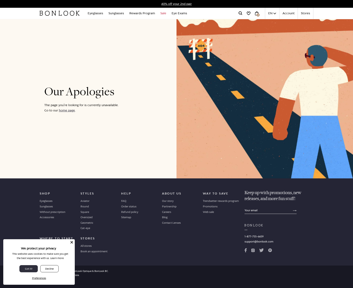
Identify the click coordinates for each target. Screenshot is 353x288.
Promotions (210, 206)
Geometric (86, 222)
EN (270, 13)
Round (84, 206)
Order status (128, 206)
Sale (163, 13)
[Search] (240, 13)
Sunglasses (116, 13)
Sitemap (126, 217)
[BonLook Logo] (59, 13)
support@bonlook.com (259, 241)
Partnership (169, 206)
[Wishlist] (248, 13)
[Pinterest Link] (270, 251)
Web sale (208, 211)
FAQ (123, 200)
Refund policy (129, 211)
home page (67, 110)
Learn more (57, 258)
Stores (305, 13)
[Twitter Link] (261, 251)
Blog (165, 217)
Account (289, 13)
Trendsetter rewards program (221, 200)
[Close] (72, 242)
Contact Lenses (171, 222)
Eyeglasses (95, 13)
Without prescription (52, 211)
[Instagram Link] (252, 251)
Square (84, 211)
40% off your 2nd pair (176, 4)
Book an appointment (93, 251)
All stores (86, 245)
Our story (168, 200)
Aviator (84, 200)
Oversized (86, 217)
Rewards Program (142, 13)
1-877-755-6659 (254, 236)
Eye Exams (179, 13)
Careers (166, 211)
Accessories (47, 217)
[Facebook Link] (246, 251)
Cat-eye (85, 228)
